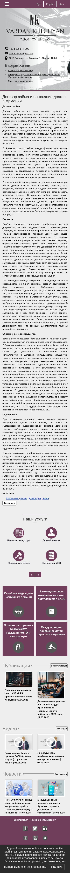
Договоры (35, 498)
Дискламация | (22, 819)
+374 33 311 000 (19, 48)
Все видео (62, 728)
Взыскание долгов (16, 498)
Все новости (61, 773)
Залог (45, 498)
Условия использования (43, 819)
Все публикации (59, 665)
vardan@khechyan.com (21, 53)
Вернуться (9, 503)
